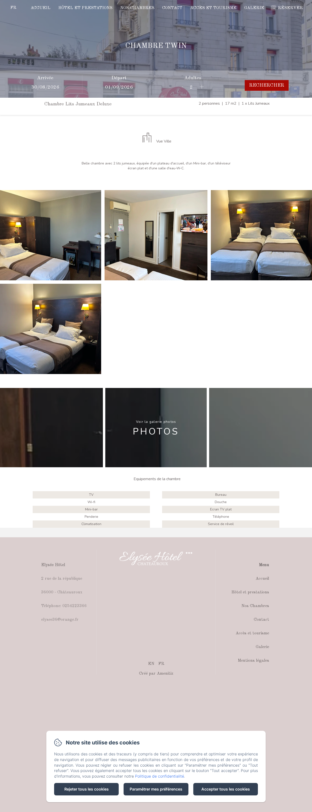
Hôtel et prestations (85, 8)
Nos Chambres (137, 8)
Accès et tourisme (252, 633)
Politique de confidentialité (159, 776)
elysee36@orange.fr (59, 620)
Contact (172, 8)
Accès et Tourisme (213, 8)
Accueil (40, 8)
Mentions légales (253, 661)
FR (161, 664)
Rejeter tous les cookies (86, 789)
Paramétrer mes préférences (156, 789)
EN (151, 664)
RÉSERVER (290, 8)
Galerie (254, 8)
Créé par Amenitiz (156, 673)
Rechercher (266, 85)
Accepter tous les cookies (225, 789)
